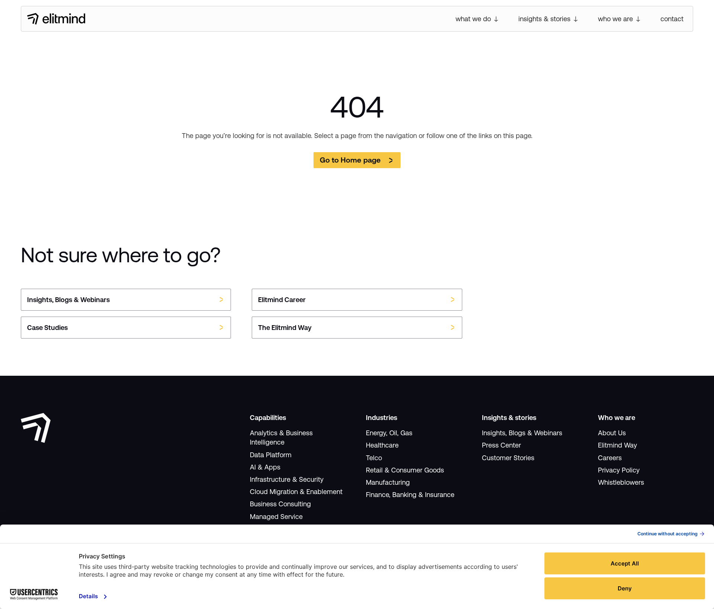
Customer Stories (508, 458)
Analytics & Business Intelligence (281, 437)
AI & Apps (265, 467)
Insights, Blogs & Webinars (522, 433)
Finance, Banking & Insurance (410, 495)
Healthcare (382, 445)
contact (672, 19)
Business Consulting (280, 504)
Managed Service (276, 516)
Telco (374, 458)
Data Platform (271, 455)
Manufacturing (388, 482)
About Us (612, 433)
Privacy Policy (619, 470)
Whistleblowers (621, 482)
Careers (610, 458)
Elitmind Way (617, 445)
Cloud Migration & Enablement (296, 492)
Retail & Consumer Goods (405, 470)
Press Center (501, 445)
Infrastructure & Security (287, 479)
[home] (56, 19)
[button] (477, 18)
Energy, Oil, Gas (389, 433)
